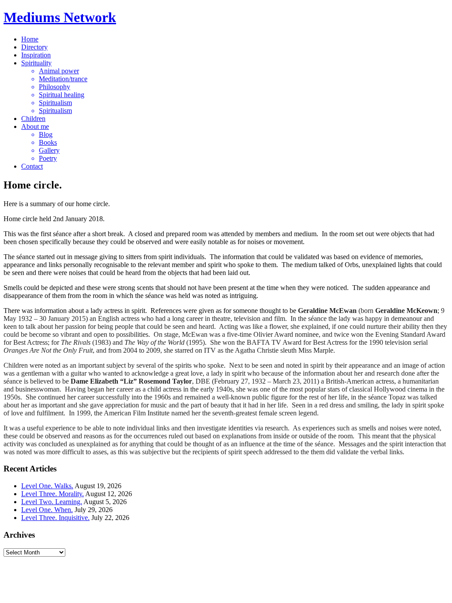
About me (35, 126)
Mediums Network (60, 17)
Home (29, 39)
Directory (34, 47)
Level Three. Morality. (52, 493)
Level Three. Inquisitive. (55, 517)
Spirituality (36, 63)
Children (33, 118)
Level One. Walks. (47, 486)
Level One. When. (47, 509)
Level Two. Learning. (51, 501)
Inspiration (36, 55)
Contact (32, 166)
